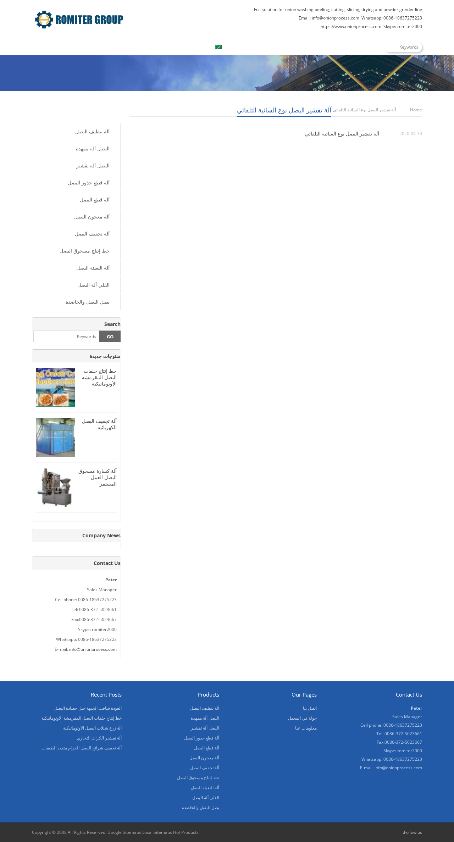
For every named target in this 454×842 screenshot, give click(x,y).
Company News (101, 535)
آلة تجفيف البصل (92, 233)
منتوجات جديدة (105, 356)
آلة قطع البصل (95, 199)
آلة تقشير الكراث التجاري (99, 738)
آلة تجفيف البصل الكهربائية (99, 424)
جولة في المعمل (302, 718)
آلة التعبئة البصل (93, 267)
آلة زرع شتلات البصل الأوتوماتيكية (92, 728)
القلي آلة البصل (93, 284)
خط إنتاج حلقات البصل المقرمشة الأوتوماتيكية (99, 377)
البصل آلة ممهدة (93, 148)
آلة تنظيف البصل (92, 131)
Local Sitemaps (157, 832)
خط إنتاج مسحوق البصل (85, 250)
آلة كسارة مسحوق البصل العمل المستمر (97, 477)
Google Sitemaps (124, 832)
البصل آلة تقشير (93, 165)
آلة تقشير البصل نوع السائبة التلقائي (342, 133)
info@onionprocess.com (335, 18)
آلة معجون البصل (92, 216)
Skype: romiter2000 (402, 26)
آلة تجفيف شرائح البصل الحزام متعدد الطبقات (81, 748)
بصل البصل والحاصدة (88, 301)
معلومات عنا (128, 47)
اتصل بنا (170, 47)
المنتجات (84, 47)
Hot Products (186, 832)
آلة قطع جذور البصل (89, 182)
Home (46, 47)
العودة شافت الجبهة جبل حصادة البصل (88, 708)
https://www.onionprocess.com (351, 26)
